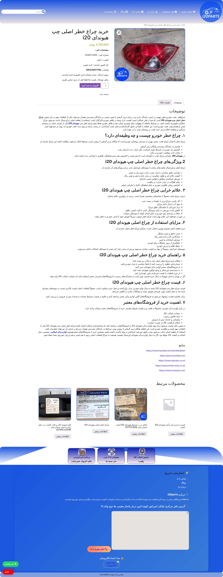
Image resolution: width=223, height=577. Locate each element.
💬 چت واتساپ (11, 564)
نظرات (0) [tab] (165, 102)
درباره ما (182, 487)
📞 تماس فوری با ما (99, 549)
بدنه (178, 25)
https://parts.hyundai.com (172, 355)
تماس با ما (181, 478)
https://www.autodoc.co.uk (172, 360)
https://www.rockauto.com (172, 370)
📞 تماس (8, 572)
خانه (183, 25)
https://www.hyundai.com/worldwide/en (165, 350)
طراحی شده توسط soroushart (112, 574)
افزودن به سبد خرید (90, 85)
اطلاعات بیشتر (176, 434)
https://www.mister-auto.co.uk (170, 365)
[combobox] (23, 12)
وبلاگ (183, 483)
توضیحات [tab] (177, 102)
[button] (119, 32)
